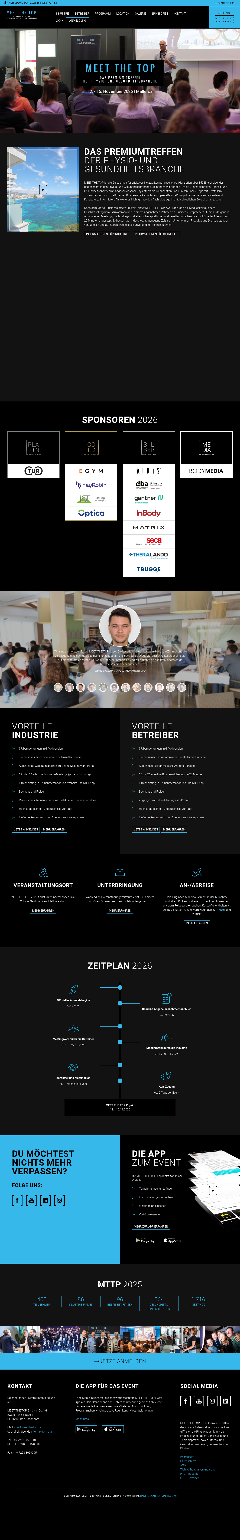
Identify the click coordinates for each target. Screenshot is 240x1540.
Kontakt (179, 13)
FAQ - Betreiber (189, 1477)
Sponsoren (159, 13)
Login (59, 20)
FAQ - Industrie (189, 1473)
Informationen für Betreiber (156, 234)
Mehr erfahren (54, 829)
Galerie (140, 13)
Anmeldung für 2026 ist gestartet (32, 2)
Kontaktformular (43, 1431)
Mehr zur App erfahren (151, 1226)
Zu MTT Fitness (225, 3)
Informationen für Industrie (107, 234)
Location (122, 13)
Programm (103, 13)
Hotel (222, 909)
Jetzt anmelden (26, 829)
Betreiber (82, 13)
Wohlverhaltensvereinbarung (198, 1469)
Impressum (187, 1456)
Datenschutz (188, 1461)
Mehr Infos (82, 1418)
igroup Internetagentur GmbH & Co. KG (158, 1496)
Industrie (62, 13)
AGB (183, 1465)
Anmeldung (77, 20)
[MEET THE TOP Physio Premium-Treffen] (21, 14)
